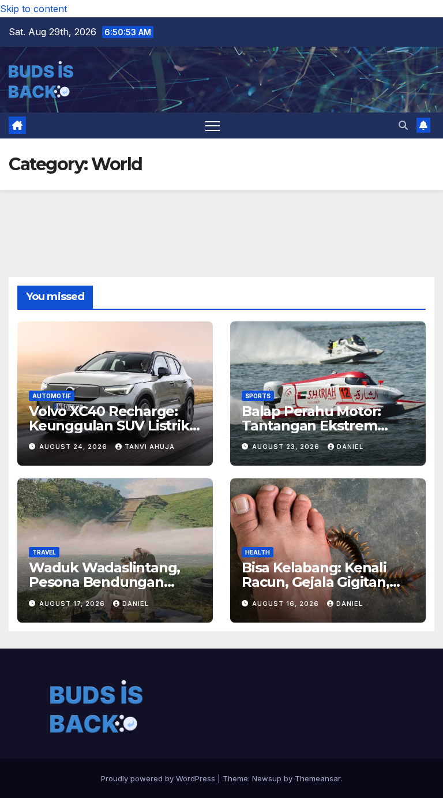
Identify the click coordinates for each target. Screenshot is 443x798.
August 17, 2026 (73, 604)
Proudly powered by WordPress (159, 778)
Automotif (51, 395)
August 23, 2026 (287, 447)
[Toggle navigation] (212, 125)
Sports (258, 395)
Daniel (350, 447)
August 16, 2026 (286, 604)
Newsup (266, 778)
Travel (44, 552)
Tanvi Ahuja (150, 447)
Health (257, 552)
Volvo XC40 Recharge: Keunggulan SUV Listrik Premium (109, 425)
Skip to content (33, 8)
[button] (403, 125)
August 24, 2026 (74, 447)
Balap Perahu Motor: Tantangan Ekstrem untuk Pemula (311, 425)
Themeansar (317, 778)
